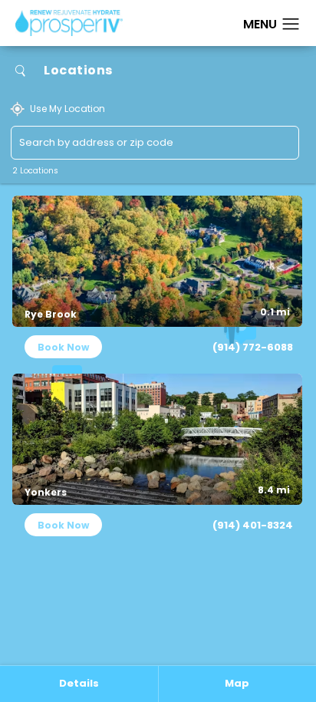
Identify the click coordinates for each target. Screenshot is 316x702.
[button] (291, 24)
